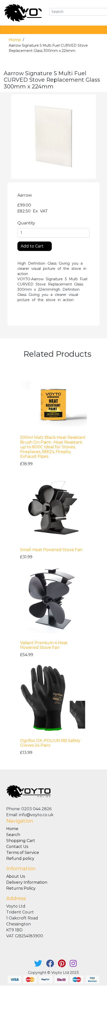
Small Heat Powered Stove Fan (51, 549)
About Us (15, 876)
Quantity (26, 223)
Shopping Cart (20, 840)
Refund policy (20, 858)
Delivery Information (26, 882)
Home (15, 39)
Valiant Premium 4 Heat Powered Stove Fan (44, 645)
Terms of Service (22, 852)
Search (13, 834)
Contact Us (17, 846)
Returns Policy (21, 888)
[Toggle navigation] (6, 30)
